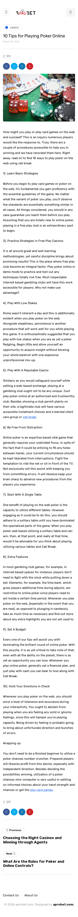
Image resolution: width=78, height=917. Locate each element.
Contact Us (11, 895)
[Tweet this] (14, 66)
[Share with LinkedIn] (22, 66)
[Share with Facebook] (6, 66)
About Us (31, 895)
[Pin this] (29, 66)
